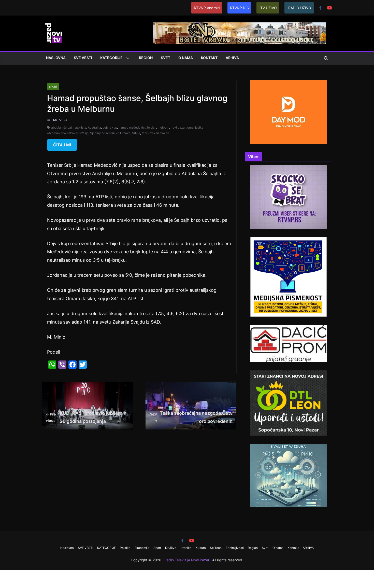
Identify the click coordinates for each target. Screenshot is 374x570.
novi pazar (178, 127)
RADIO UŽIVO (299, 8)
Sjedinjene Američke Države (110, 133)
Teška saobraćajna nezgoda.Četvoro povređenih (191, 417)
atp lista (80, 127)
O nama (185, 57)
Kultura (201, 548)
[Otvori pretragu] (326, 58)
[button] (127, 58)
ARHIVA (232, 57)
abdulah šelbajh (62, 127)
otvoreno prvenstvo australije (68, 133)
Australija (94, 127)
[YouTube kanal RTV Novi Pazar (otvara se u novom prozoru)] (329, 7)
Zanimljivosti (235, 548)
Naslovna (56, 57)
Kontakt (209, 57)
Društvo (170, 548)
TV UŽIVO (268, 8)
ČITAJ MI (62, 144)
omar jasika (195, 127)
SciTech (216, 548)
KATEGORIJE (111, 57)
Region (146, 57)
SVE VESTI (83, 57)
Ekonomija (142, 548)
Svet (165, 57)
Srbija (136, 133)
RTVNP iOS (239, 8)
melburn (163, 127)
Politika (125, 548)
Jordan (151, 127)
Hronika (186, 548)
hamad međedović (132, 127)
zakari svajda (159, 133)
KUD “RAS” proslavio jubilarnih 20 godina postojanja (86, 417)
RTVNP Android (207, 8)
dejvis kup (110, 127)
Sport (53, 86)
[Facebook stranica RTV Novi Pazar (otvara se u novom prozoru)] (320, 7)
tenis (145, 133)
